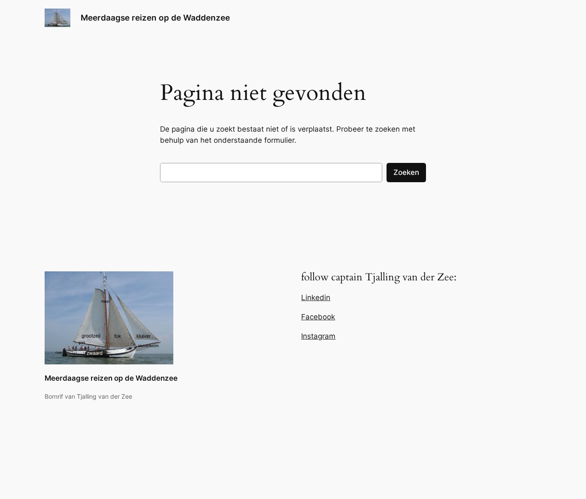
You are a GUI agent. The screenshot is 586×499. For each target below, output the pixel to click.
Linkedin (315, 297)
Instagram (318, 336)
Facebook (318, 317)
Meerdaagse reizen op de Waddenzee (155, 17)
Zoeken (406, 172)
